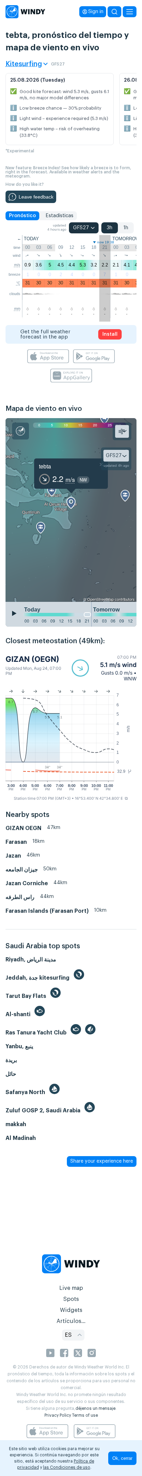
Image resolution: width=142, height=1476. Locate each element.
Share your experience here (101, 1161)
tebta (45, 466)
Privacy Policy (57, 1415)
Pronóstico (22, 215)
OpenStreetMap (100, 599)
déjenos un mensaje (95, 1408)
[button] (104, 668)
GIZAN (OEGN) (32, 659)
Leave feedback (36, 197)
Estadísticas (59, 215)
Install (110, 334)
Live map (71, 1288)
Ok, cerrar (122, 1458)
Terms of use (85, 1415)
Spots (71, 1299)
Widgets (71, 1310)
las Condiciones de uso (66, 1467)
